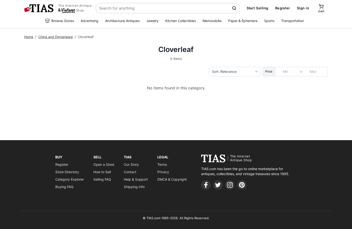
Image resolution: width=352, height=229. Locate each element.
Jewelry (152, 21)
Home (28, 37)
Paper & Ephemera (242, 21)
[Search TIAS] (234, 8)
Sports (269, 21)
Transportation (292, 21)
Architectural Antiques (122, 21)
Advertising (89, 21)
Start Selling (257, 8)
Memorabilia (212, 21)
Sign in (303, 8)
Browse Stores (62, 21)
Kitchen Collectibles (180, 21)
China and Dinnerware (55, 37)
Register (282, 8)
